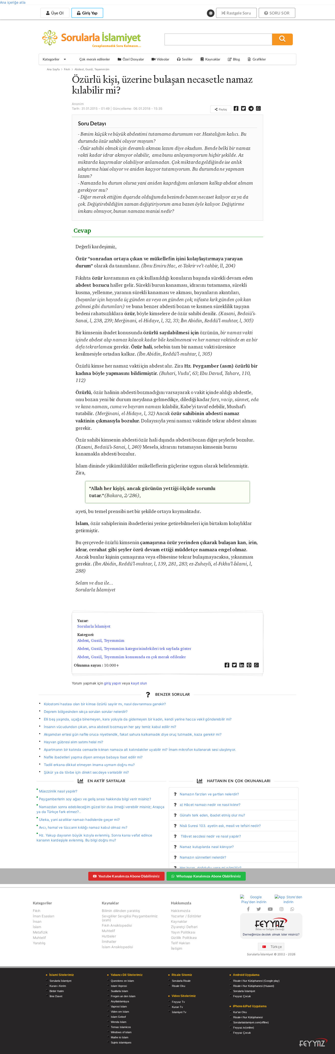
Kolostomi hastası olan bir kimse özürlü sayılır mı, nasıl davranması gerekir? (105, 704)
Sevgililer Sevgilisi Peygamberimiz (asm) (130, 918)
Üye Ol (56, 13)
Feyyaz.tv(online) (243, 1027)
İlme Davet (56, 996)
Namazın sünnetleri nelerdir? (203, 857)
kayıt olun (139, 683)
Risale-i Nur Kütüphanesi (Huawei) (253, 985)
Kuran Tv (177, 1007)
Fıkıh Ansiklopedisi (117, 925)
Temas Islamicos (121, 1027)
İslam (37, 927)
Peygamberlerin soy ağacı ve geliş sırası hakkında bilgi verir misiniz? (95, 799)
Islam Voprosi (119, 985)
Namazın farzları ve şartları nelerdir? (209, 794)
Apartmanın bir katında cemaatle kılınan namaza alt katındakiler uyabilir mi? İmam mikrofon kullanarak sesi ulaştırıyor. (140, 749)
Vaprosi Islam (119, 1006)
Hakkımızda (180, 911)
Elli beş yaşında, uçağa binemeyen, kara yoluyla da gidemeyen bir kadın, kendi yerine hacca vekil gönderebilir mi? (138, 719)
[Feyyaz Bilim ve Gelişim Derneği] (271, 925)
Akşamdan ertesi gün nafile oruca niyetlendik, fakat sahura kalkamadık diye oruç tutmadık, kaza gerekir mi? (132, 734)
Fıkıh (67, 69)
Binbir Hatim (57, 991)
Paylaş (222, 109)
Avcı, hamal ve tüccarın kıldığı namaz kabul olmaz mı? (83, 827)
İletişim (176, 948)
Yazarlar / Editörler (186, 916)
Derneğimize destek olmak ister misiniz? (271, 934)
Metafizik (40, 932)
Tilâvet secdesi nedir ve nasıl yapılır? (210, 836)
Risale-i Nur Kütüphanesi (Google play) (256, 980)
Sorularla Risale (181, 980)
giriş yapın (112, 683)
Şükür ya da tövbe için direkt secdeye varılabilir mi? (86, 772)
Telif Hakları (180, 943)
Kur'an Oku (240, 1012)
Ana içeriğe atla (13, 2)
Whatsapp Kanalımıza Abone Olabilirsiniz (208, 876)
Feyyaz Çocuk (242, 996)
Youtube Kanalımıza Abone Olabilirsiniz (128, 876)
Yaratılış (39, 943)
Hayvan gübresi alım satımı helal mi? (73, 742)
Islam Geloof (118, 1016)
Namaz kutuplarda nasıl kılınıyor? (207, 847)
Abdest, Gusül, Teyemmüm (92, 69)
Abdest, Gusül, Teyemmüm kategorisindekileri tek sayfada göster (134, 648)
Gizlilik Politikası (184, 937)
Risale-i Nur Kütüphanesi (248, 1017)
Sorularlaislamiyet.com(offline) (251, 1022)
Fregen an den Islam (123, 996)
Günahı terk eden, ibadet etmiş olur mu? (212, 815)
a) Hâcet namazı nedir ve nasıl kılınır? (210, 804)
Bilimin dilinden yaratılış (121, 911)
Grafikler (259, 59)
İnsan (37, 921)
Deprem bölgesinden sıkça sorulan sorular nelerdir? (86, 711)
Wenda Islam (118, 1021)
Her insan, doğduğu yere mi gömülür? (210, 868)
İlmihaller (109, 941)
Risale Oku (178, 985)
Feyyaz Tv (178, 1001)
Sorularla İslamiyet (93, 626)
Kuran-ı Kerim (58, 985)
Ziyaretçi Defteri (184, 927)
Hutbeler (109, 936)
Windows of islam (121, 1032)
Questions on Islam (122, 980)
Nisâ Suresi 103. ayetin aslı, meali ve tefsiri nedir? (220, 826)
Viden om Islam (120, 1011)
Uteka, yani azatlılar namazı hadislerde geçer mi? (79, 819)
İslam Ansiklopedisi (117, 947)
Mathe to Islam (119, 1037)
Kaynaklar (179, 921)
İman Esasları (43, 916)
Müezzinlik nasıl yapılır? (58, 791)
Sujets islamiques (121, 1042)
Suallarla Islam (119, 991)
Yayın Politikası (183, 932)
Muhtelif (39, 937)
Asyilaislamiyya (120, 1001)
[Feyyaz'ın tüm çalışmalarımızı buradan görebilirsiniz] (313, 1042)
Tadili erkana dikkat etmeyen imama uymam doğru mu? (89, 765)
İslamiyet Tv (179, 1012)
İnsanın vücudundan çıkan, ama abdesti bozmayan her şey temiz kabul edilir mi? (110, 727)
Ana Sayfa (53, 69)
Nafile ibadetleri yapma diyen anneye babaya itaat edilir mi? (93, 757)
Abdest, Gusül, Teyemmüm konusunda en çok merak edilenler (131, 657)
